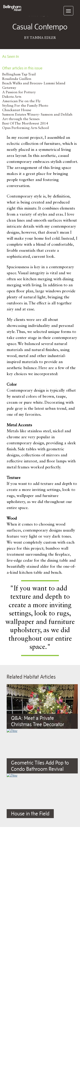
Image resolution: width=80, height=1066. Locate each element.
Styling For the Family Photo (25, 106)
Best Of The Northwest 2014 (25, 123)
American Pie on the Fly (21, 101)
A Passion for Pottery (19, 92)
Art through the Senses (21, 119)
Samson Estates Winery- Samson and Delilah (37, 114)
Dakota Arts (11, 97)
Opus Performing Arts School (25, 128)
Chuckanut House (16, 110)
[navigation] (68, 10)
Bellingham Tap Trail (19, 74)
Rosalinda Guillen (16, 79)
